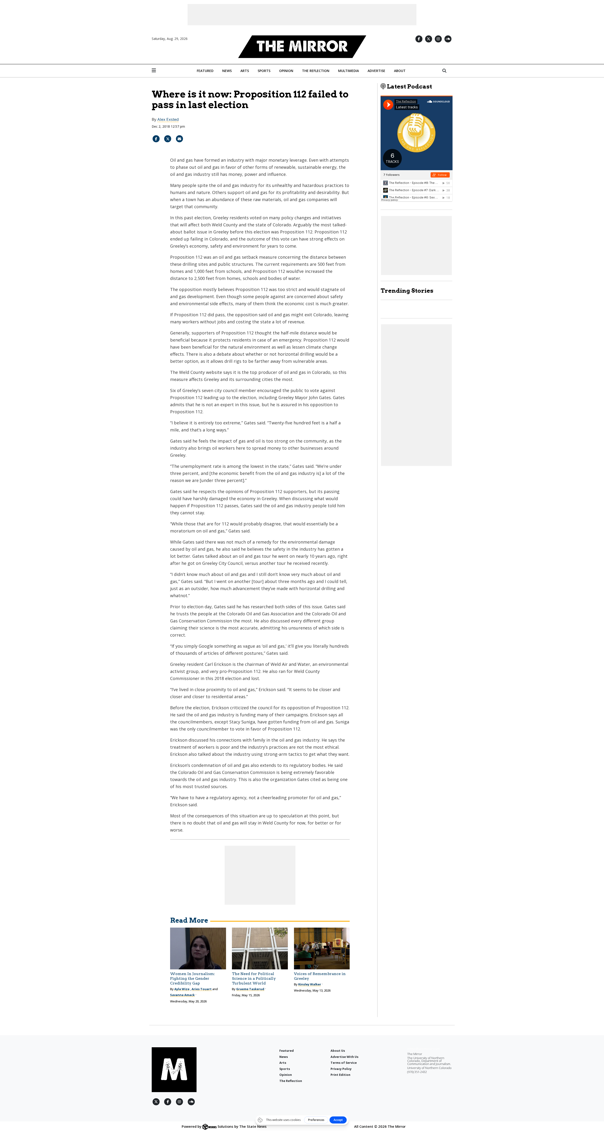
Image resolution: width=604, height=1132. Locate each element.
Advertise (376, 70)
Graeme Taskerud (250, 989)
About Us (338, 1050)
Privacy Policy (341, 1069)
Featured (205, 70)
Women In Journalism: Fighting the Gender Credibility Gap (192, 978)
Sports (264, 70)
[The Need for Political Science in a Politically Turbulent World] (260, 948)
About (400, 70)
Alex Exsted (168, 119)
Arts (244, 70)
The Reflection (315, 70)
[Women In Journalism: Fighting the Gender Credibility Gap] (198, 948)
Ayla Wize (181, 989)
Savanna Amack (182, 995)
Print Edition (340, 1075)
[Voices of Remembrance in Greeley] (322, 948)
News (227, 70)
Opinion (286, 70)
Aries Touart (202, 989)
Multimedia (348, 70)
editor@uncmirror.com (423, 1049)
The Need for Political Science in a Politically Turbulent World (254, 978)
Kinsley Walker (309, 984)
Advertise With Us (344, 1057)
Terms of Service (344, 1062)
